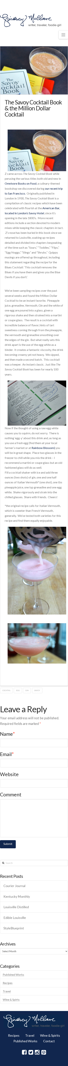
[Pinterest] (43, 1052)
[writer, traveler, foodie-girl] (30, 20)
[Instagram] (37, 1052)
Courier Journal (14, 886)
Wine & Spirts (11, 999)
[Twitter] (30, 1052)
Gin (27, 690)
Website (9, 774)
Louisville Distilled (16, 907)
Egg (18, 690)
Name (7, 734)
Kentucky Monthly (16, 896)
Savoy (37, 690)
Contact (49, 1041)
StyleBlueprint (13, 928)
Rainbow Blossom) (43, 447)
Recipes (8, 983)
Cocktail (6, 690)
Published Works (13, 974)
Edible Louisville (14, 918)
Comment (10, 794)
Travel (7, 991)
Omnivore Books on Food (20, 183)
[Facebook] (24, 1052)
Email (7, 754)
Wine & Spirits (50, 1035)
